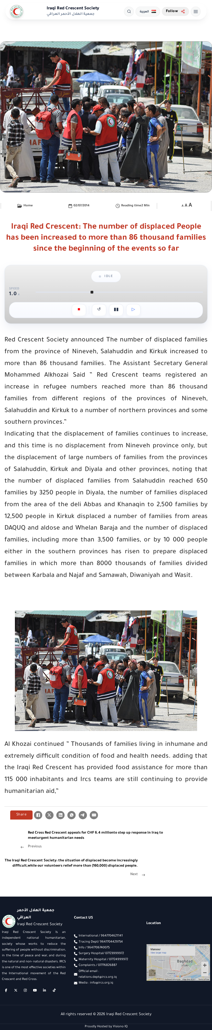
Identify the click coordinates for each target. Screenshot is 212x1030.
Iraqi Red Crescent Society (73, 8)
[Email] (94, 815)
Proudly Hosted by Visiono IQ (106, 1026)
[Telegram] (83, 815)
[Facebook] (38, 815)
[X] (49, 815)
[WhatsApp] (71, 815)
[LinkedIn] (60, 815)
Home (28, 205)
